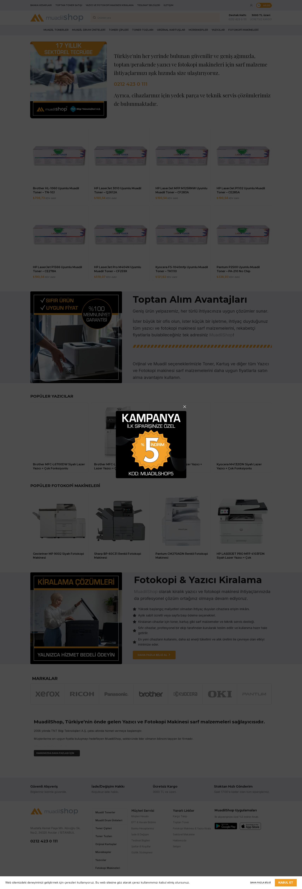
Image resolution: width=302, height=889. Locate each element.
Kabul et (285, 882)
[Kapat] (184, 406)
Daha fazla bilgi (260, 882)
